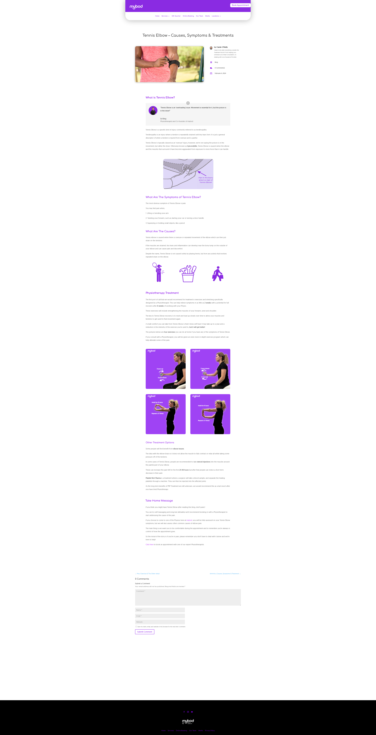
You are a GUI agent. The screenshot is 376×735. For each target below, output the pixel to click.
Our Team (199, 16)
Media (207, 16)
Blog (216, 62)
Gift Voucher (176, 16)
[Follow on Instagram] (188, 711)
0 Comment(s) (220, 68)
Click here (149, 544)
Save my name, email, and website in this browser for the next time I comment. (161, 627)
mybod (189, 520)
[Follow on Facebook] (184, 711)
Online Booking (188, 16)
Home (157, 16)
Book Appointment (240, 5)
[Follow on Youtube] (191, 711)
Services (165, 16)
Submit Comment (144, 632)
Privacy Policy (210, 730)
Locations (215, 16)
